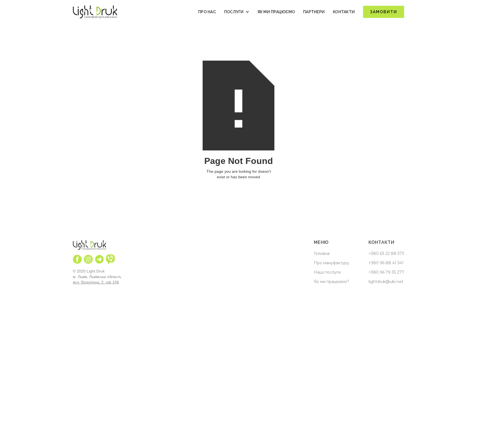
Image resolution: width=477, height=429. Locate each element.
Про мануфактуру (331, 263)
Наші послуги (327, 272)
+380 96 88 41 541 (386, 263)
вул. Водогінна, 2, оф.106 (96, 282)
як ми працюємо (276, 12)
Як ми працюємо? (331, 281)
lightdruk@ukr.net (386, 281)
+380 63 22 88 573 (386, 253)
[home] (95, 12)
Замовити (383, 12)
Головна (322, 253)
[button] (236, 12)
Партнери (314, 12)
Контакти (344, 12)
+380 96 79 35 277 (386, 272)
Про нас (207, 12)
